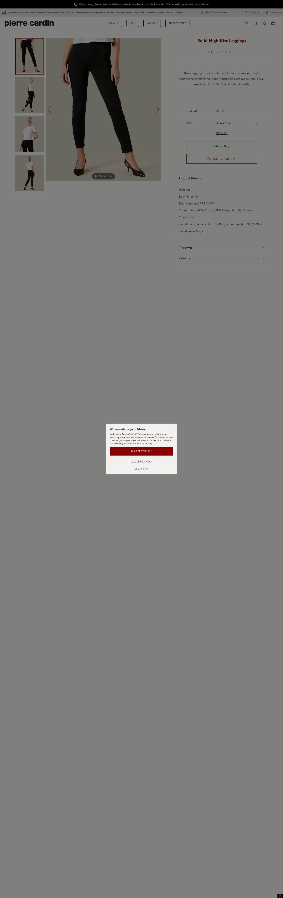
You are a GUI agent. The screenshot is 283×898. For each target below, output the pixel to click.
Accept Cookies (141, 451)
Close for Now (141, 461)
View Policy (141, 468)
